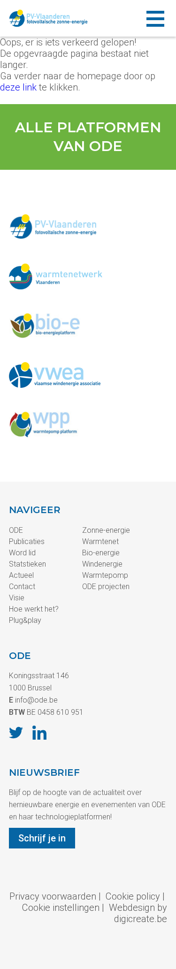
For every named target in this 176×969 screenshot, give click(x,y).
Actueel (21, 575)
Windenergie (102, 564)
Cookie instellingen (60, 907)
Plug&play (25, 620)
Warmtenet (100, 541)
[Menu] (155, 18)
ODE (16, 530)
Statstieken (27, 564)
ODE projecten (106, 586)
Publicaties (27, 541)
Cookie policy (133, 896)
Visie (16, 597)
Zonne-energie (106, 530)
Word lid (22, 552)
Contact (22, 586)
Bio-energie (101, 552)
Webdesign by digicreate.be (138, 913)
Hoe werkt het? (34, 609)
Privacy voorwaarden (52, 896)
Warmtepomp (105, 575)
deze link (18, 87)
